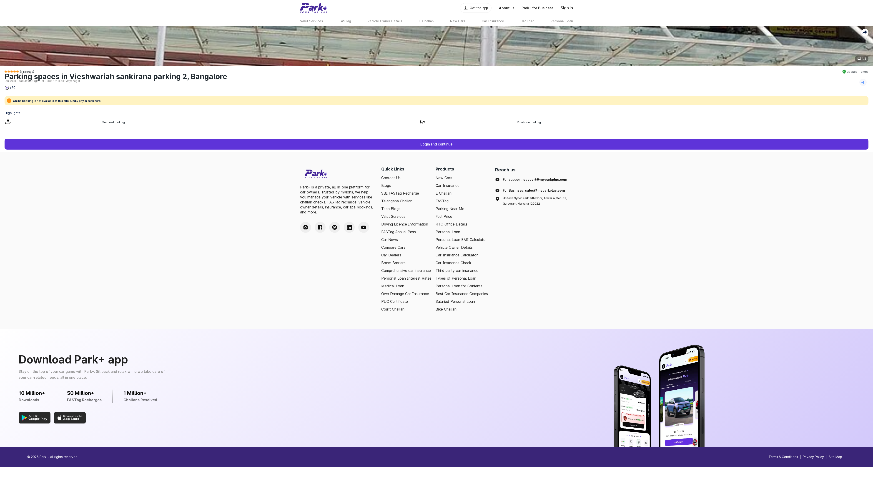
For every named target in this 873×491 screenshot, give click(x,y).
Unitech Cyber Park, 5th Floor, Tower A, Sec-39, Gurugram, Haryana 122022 (535, 200)
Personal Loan (448, 232)
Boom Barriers (393, 263)
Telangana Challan (396, 201)
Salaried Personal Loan (455, 301)
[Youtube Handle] (363, 227)
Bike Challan (446, 309)
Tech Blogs (390, 208)
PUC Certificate (394, 301)
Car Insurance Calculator (457, 255)
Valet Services (393, 216)
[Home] (313, 8)
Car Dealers (391, 255)
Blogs (386, 185)
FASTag (442, 201)
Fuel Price (444, 216)
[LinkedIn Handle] (349, 227)
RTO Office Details (451, 224)
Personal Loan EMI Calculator (461, 239)
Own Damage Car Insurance (405, 293)
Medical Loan (392, 286)
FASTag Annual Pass (398, 232)
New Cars (444, 177)
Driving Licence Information (404, 224)
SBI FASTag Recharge (400, 193)
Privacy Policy (813, 457)
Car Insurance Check (453, 263)
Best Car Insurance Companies (462, 293)
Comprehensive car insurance (406, 270)
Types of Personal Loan (456, 278)
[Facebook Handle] (320, 227)
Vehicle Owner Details (454, 247)
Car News (389, 239)
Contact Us (391, 177)
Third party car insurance (457, 270)
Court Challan (392, 309)
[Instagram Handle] (305, 227)
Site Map (835, 457)
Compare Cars (393, 247)
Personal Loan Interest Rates (406, 278)
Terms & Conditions (783, 457)
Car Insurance (447, 185)
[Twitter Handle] (334, 227)
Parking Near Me (450, 208)
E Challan (444, 193)
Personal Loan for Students (459, 286)
